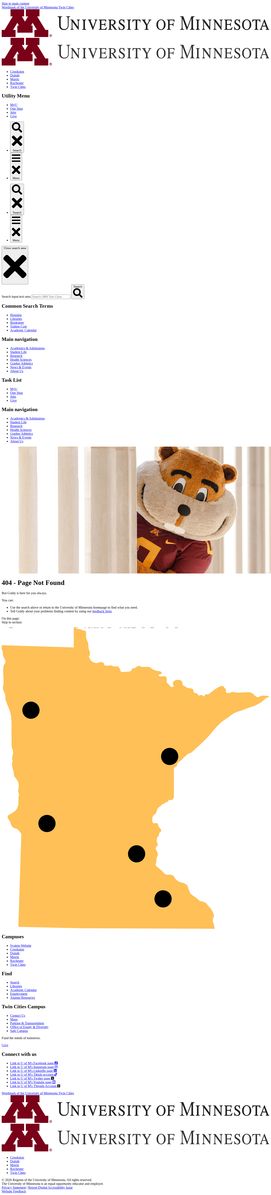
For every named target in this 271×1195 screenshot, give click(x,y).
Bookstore (17, 322)
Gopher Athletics (21, 363)
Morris (14, 79)
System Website (20, 945)
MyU (13, 105)
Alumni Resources (22, 997)
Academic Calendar (23, 330)
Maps (14, 1019)
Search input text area (16, 296)
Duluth (14, 75)
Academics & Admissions (27, 348)
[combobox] (51, 297)
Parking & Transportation (27, 1023)
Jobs (13, 112)
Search (14, 982)
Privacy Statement (14, 1187)
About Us (16, 371)
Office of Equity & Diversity (29, 1027)
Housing (16, 315)
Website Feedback (14, 1191)
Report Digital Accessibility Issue (50, 1187)
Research (16, 356)
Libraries (16, 319)
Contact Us (17, 1015)
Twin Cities (18, 87)
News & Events (20, 367)
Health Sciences (21, 359)
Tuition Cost (18, 326)
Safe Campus (19, 1031)
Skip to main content (15, 3)
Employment (18, 994)
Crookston (17, 71)
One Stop (16, 108)
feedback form (102, 611)
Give (13, 116)
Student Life (18, 352)
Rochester (17, 83)
